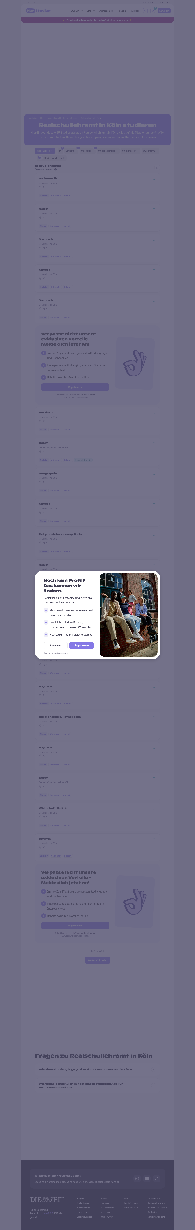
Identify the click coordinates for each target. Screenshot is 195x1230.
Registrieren (81, 645)
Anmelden (55, 645)
